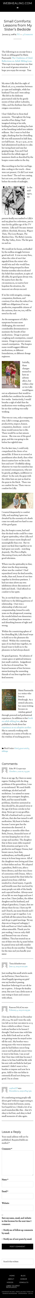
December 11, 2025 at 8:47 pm (20, 1091)
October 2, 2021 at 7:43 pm (19, 771)
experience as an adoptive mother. (17, 727)
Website (5, 1203)
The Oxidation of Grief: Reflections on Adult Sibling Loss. (17, 60)
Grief (16, 748)
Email (5, 1191)
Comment (7, 1149)
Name (5, 1179)
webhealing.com (17, 3)
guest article (24, 748)
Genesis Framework (10, 1293)
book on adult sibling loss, (17, 720)
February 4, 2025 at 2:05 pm (19, 1010)
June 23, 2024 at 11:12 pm (18, 966)
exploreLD (13, 1088)
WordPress (22, 1293)
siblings (5, 751)
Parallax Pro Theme (23, 1291)
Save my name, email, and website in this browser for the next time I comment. (16, 1221)
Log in (30, 1293)
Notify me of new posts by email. (17, 1239)
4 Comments (28, 34)
